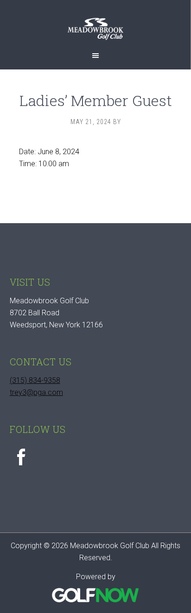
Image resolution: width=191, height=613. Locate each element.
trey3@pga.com (36, 392)
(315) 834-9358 (35, 380)
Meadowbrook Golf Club (95, 33)
